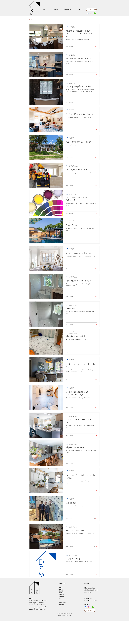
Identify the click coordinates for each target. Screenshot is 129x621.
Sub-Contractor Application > (62, 603)
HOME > (61, 587)
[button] (97, 19)
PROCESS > (61, 597)
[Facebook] (88, 13)
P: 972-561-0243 (88, 598)
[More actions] (96, 27)
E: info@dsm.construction (90, 600)
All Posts (31, 19)
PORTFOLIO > (62, 593)
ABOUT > (61, 589)
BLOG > (60, 598)
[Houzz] (95, 13)
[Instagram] (91, 13)
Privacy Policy (68, 615)
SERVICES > (61, 595)
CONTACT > (61, 591)
